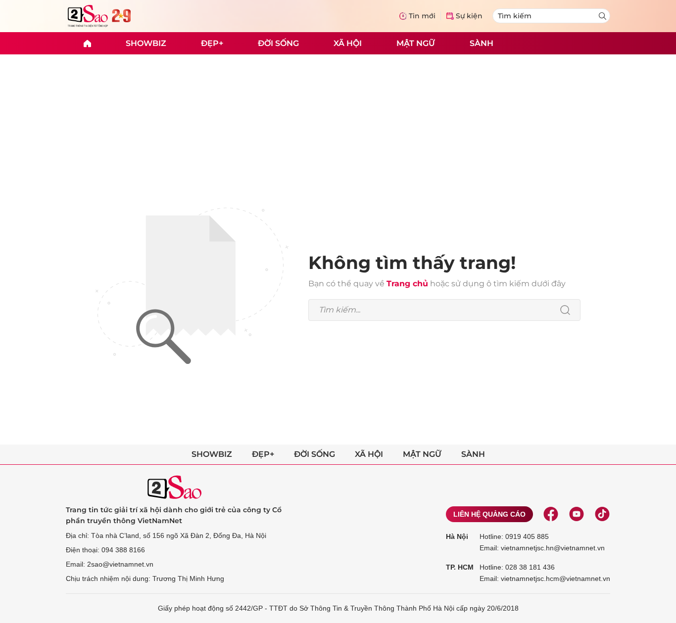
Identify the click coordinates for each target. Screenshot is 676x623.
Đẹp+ (212, 42)
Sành (481, 42)
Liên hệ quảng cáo (489, 514)
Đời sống (278, 42)
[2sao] (87, 43)
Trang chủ (407, 283)
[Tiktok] (602, 514)
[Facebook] (551, 514)
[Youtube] (576, 514)
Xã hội (348, 42)
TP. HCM (460, 567)
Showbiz (146, 42)
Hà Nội (457, 536)
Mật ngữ (415, 42)
